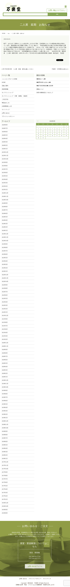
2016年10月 (5, 506)
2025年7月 (5, 169)
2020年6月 (5, 359)
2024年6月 (5, 213)
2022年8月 (5, 288)
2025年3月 (5, 182)
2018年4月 (5, 448)
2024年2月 (5, 227)
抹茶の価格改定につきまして (45, 92)
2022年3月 (5, 305)
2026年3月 (5, 142)
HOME (3, 33)
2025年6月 (5, 172)
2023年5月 (5, 257)
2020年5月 (5, 363)
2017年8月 (5, 475)
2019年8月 (5, 394)
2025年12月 (5, 152)
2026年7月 (5, 128)
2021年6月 (5, 329)
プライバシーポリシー (8, 116)
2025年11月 (5, 155)
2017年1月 (5, 499)
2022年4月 (5, 302)
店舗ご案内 (5, 85)
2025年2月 (5, 186)
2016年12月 (5, 503)
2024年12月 (5, 193)
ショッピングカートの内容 (9, 79)
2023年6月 (5, 254)
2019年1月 (5, 417)
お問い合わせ (5, 113)
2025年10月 (5, 159)
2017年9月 (5, 472)
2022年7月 (5, 291)
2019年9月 (5, 390)
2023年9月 (5, 244)
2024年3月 (5, 223)
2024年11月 (5, 196)
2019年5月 (5, 404)
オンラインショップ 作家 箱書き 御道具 (14, 96)
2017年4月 (5, 489)
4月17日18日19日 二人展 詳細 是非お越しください (18, 69)
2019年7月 (5, 397)
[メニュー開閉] (66, 6)
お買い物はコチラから (56, 10)
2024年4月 (5, 220)
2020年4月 (5, 366)
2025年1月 (5, 189)
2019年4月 (5, 407)
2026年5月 (5, 135)
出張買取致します (7, 106)
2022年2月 (5, 308)
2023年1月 (5, 271)
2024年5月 (5, 217)
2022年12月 (5, 274)
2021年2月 (5, 339)
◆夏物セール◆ (41, 79)
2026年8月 (5, 125)
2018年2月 (5, 455)
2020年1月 (5, 376)
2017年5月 (5, 485)
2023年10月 (5, 240)
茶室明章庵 (5, 89)
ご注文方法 (5, 99)
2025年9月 (5, 162)
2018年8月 (5, 434)
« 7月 (38, 121)
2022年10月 (5, 281)
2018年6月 (5, 441)
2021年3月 (5, 336)
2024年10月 (5, 199)
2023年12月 (5, 234)
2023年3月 (5, 264)
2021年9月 (5, 319)
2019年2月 (5, 414)
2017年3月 (5, 492)
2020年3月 (5, 370)
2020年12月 (5, 342)
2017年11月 (5, 465)
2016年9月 (5, 509)
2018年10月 (5, 428)
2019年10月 (5, 387)
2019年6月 (5, 400)
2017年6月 (5, 482)
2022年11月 (5, 278)
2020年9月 (5, 349)
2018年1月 (5, 458)
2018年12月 (5, 421)
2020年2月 (5, 373)
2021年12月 (5, 315)
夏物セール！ (40, 89)
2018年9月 (5, 431)
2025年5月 (5, 176)
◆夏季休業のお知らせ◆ (44, 82)
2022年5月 (5, 298)
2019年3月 (5, 411)
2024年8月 (5, 206)
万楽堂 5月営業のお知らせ (60, 69)
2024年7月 (5, 210)
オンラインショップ (7, 92)
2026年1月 (5, 148)
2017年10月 (5, 468)
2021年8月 (5, 322)
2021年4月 (5, 332)
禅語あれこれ (5, 102)
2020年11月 (5, 346)
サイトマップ (5, 109)
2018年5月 (5, 445)
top (8, 33)
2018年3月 (5, 451)
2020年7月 (5, 356)
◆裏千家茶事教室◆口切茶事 (45, 85)
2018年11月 (5, 424)
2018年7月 (5, 438)
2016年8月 (5, 513)
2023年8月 (5, 247)
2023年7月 (5, 251)
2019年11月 (5, 383)
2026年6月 (5, 131)
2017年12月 (5, 462)
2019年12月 (5, 380)
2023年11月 (5, 237)
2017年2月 (5, 496)
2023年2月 (5, 268)
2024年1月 (5, 230)
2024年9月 (5, 203)
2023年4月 (5, 261)
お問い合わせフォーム (35, 566)
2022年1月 (5, 312)
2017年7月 (5, 479)
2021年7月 (5, 326)
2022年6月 (5, 295)
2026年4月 (5, 138)
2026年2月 (5, 145)
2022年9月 (5, 285)
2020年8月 (5, 353)
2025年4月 (5, 179)
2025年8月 (5, 165)
